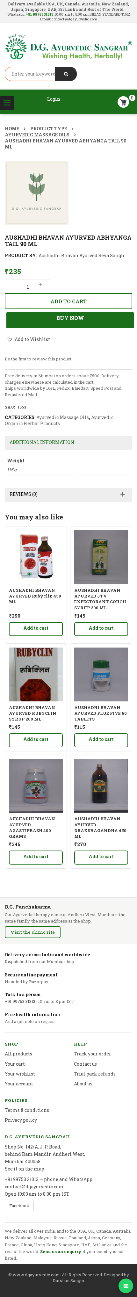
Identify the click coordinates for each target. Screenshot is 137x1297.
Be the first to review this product (38, 359)
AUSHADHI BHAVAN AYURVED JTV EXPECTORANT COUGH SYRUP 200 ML (100, 599)
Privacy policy (21, 1120)
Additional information (42, 442)
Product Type (48, 129)
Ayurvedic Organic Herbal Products (59, 420)
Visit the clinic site (33, 932)
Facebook (19, 1205)
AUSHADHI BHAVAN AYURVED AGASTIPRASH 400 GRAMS (32, 827)
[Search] (66, 74)
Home (12, 129)
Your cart (15, 1064)
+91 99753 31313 (20, 1001)
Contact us (85, 1064)
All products (18, 1054)
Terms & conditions (27, 1110)
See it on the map (24, 1169)
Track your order (92, 1054)
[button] (28, 340)
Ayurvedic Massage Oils (37, 135)
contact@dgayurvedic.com (74, 19)
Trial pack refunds (95, 1074)
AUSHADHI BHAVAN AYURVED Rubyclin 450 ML (35, 596)
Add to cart (68, 301)
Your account (19, 1084)
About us (83, 1084)
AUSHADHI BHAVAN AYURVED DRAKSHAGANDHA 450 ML (100, 827)
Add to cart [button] (35, 628)
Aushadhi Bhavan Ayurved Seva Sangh (81, 255)
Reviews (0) (24, 494)
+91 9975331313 (40, 14)
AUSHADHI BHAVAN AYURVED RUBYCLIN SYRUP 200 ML (32, 713)
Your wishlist (20, 1074)
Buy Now (70, 318)
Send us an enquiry (61, 1251)
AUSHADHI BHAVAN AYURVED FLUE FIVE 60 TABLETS (100, 713)
